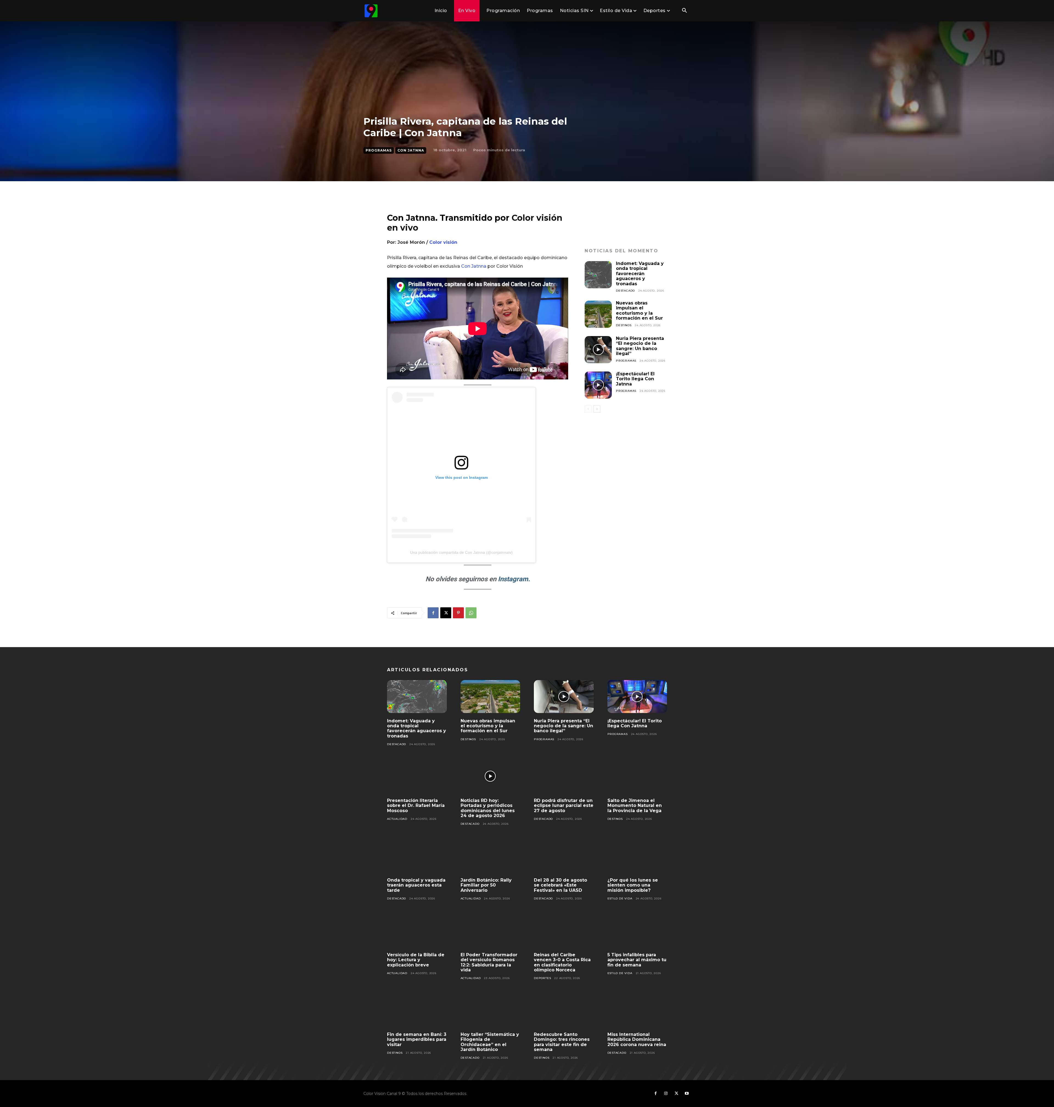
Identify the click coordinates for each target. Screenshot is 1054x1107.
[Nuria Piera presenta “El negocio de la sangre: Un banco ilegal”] (598, 349)
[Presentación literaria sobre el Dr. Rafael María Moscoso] (417, 776)
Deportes (542, 978)
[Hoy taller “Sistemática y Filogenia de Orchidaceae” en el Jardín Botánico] (490, 1010)
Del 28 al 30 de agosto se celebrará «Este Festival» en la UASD (560, 885)
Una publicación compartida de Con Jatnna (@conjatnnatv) (461, 552)
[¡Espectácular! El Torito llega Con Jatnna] (598, 385)
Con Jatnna (410, 150)
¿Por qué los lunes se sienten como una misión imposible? (632, 885)
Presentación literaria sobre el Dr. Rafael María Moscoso (416, 805)
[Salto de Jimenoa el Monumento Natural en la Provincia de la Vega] (637, 776)
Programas (379, 150)
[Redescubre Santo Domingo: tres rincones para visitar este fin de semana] (564, 1010)
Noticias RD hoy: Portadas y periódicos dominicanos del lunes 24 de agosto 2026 (488, 808)
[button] (684, 11)
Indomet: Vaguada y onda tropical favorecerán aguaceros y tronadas (640, 273)
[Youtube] (687, 1093)
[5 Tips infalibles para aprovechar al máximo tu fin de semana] (637, 930)
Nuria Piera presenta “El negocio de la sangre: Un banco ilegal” (640, 346)
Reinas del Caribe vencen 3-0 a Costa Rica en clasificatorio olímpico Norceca (562, 962)
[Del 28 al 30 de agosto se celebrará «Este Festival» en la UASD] (564, 855)
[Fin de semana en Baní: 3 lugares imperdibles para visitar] (417, 1010)
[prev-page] (588, 409)
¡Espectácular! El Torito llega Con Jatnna (635, 379)
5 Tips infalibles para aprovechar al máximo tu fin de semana (636, 960)
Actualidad (397, 819)
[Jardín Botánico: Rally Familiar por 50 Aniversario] (490, 855)
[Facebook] (433, 612)
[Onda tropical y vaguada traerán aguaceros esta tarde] (417, 855)
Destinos (623, 325)
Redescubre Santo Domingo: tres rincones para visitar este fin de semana (562, 1042)
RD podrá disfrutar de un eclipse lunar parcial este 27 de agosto (563, 805)
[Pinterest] (458, 612)
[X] (445, 612)
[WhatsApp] (471, 612)
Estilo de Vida (619, 898)
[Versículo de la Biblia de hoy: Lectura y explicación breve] (417, 930)
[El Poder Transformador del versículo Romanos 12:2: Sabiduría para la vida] (490, 930)
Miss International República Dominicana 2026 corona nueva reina (636, 1039)
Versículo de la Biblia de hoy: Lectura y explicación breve (415, 960)
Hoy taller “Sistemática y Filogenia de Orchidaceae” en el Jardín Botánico (490, 1042)
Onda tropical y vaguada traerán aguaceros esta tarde (416, 885)
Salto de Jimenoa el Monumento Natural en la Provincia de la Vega (634, 805)
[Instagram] (666, 1093)
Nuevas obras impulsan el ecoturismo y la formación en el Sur (639, 310)
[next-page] (596, 409)
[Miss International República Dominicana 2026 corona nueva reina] (637, 1010)
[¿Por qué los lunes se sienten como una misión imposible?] (637, 855)
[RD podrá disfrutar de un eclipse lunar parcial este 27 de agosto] (564, 776)
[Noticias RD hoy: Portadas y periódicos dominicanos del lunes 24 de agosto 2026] (490, 776)
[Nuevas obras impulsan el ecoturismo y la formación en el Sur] (598, 314)
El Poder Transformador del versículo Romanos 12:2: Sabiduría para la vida (489, 962)
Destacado (625, 290)
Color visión (443, 242)
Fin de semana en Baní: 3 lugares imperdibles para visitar (416, 1039)
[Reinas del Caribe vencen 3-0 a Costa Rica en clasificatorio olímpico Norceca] (564, 930)
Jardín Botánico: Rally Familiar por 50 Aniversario (486, 885)
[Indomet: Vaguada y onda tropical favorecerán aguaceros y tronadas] (598, 274)
